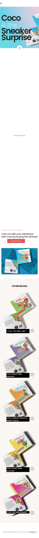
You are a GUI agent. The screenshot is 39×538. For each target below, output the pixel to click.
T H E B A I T (32, 532)
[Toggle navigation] (1, 3)
